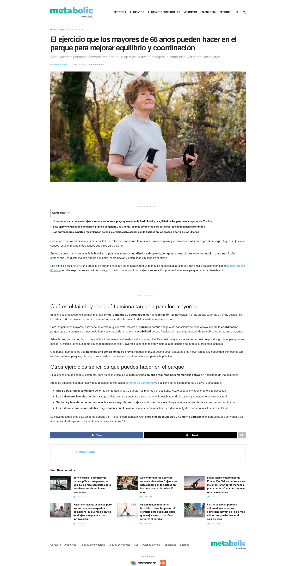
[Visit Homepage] (71, 12)
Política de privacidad (93, 544)
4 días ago (147, 523)
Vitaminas (190, 12)
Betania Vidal (60, 64)
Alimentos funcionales (164, 12)
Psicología (208, 12)
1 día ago (147, 496)
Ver (68, 213)
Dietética (119, 12)
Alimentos (137, 12)
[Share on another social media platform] (242, 435)
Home (53, 29)
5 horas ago (82, 496)
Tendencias (169, 544)
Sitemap (184, 544)
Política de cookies (119, 544)
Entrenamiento (76, 29)
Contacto (55, 544)
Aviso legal (70, 544)
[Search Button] (244, 12)
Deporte (225, 12)
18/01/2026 (79, 64)
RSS (136, 544)
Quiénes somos (151, 544)
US (236, 12)
